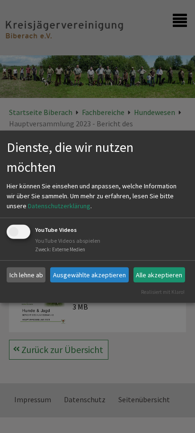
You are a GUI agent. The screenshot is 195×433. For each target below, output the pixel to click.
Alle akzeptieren (159, 274)
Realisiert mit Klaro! (163, 292)
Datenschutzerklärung (59, 206)
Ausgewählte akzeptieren (89, 274)
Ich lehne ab (26, 274)
